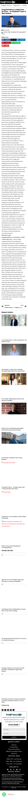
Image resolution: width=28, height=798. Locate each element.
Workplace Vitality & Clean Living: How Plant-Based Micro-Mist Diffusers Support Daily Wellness (13, 669)
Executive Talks (6, 32)
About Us (14, 745)
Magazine (17, 5)
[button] (26, 2)
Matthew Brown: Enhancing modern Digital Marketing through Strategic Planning (12, 429)
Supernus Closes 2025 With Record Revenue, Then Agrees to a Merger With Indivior (13, 580)
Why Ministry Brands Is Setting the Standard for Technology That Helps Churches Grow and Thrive (13, 700)
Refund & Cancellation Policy (14, 751)
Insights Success (6, 5)
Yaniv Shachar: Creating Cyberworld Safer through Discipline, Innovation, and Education (13, 370)
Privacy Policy (14, 747)
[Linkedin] (11, 710)
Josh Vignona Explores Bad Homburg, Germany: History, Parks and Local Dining (14, 609)
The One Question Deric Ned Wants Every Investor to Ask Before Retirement (14, 639)
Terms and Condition (14, 749)
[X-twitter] (5, 710)
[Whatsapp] (4, 794)
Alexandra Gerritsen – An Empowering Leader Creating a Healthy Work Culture (13, 487)
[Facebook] (3, 710)
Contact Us (14, 753)
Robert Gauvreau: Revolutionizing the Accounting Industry (11, 546)
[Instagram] (13, 710)
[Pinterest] (8, 710)
